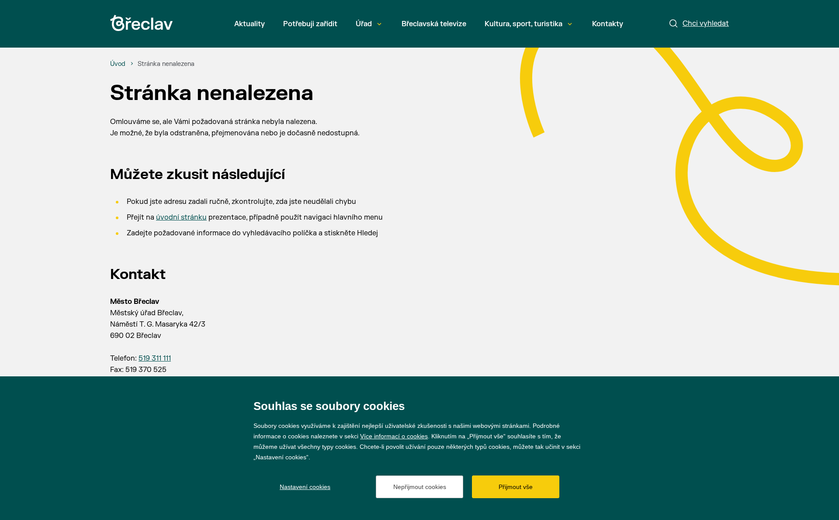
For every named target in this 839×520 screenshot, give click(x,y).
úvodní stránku (181, 217)
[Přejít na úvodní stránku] (141, 23)
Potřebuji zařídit (310, 24)
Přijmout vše (516, 486)
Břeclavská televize (434, 24)
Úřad (364, 24)
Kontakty (607, 24)
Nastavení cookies (305, 486)
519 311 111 (155, 358)
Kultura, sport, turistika (523, 24)
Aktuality (249, 24)
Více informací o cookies (394, 436)
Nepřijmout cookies (419, 486)
